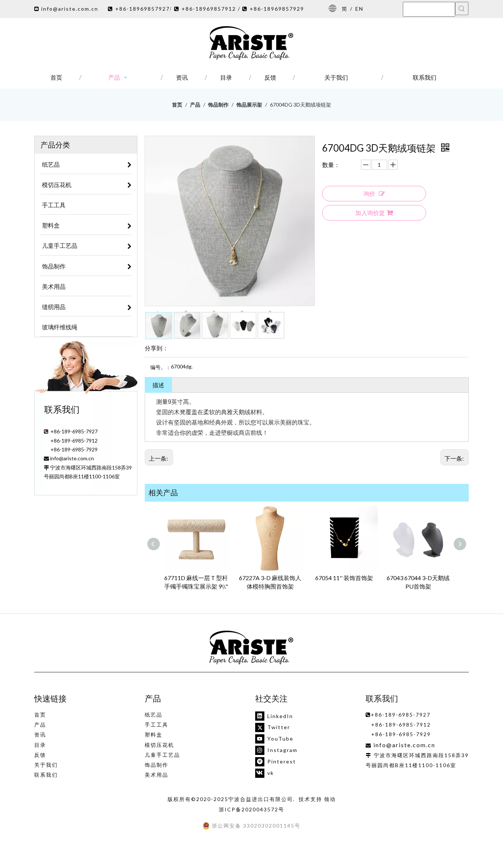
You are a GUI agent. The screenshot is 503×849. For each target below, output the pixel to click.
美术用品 (156, 775)
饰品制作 (156, 765)
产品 (40, 724)
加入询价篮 (370, 212)
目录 (40, 745)
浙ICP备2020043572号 (251, 809)
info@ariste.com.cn (69, 9)
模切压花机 (159, 745)
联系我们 (46, 775)
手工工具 (156, 724)
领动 (330, 799)
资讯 (40, 734)
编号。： (160, 367)
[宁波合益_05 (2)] (251, 647)
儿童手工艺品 (162, 755)
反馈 (40, 755)
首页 (40, 714)
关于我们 (46, 765)
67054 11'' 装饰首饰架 (344, 577)
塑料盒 (153, 734)
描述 (158, 384)
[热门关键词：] (461, 8)
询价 (369, 193)
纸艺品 (153, 714)
